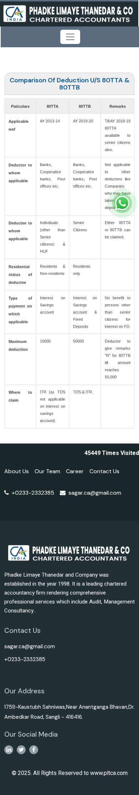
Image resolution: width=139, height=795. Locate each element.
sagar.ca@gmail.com (94, 492)
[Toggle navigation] (70, 37)
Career (75, 471)
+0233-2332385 (33, 492)
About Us (16, 471)
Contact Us (104, 471)
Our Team (47, 471)
